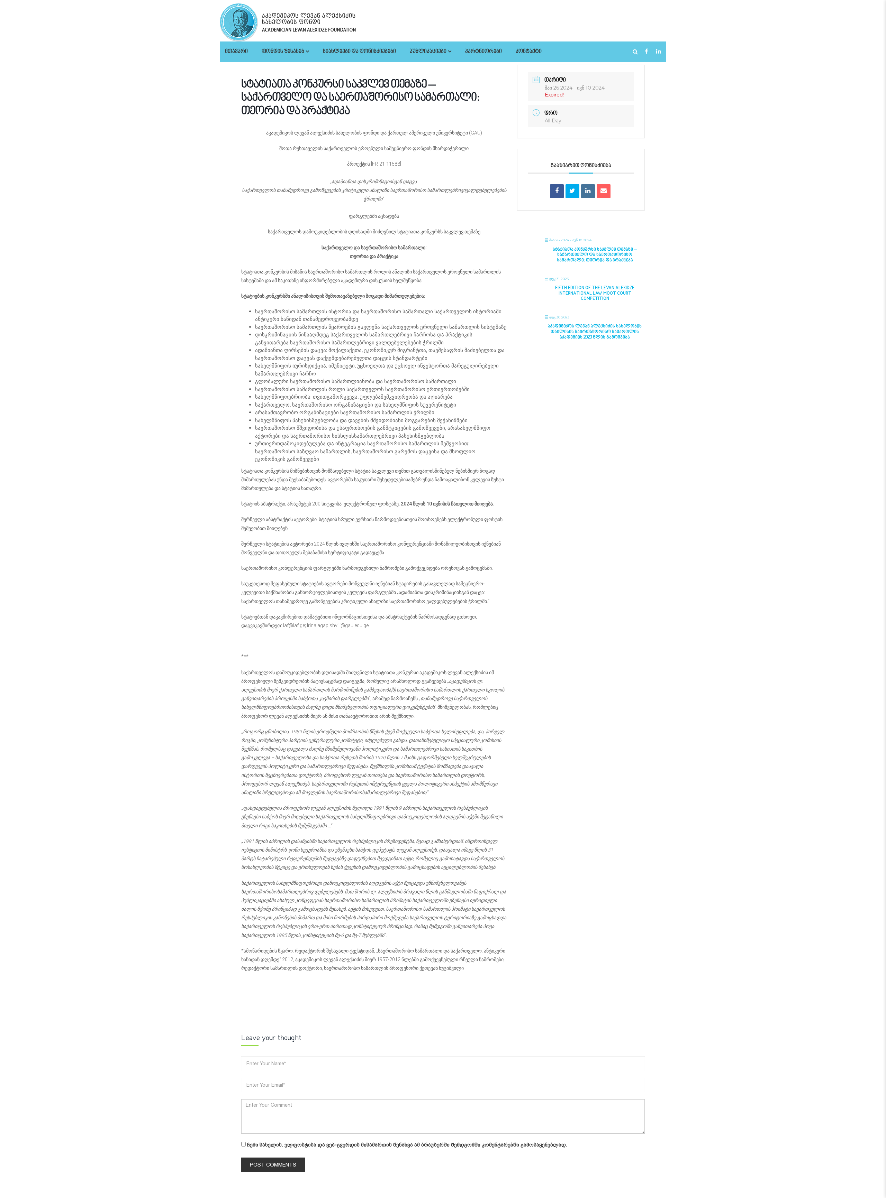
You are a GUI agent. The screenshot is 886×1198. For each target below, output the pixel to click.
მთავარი (236, 51)
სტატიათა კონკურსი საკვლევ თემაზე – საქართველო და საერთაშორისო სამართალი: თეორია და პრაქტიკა (595, 255)
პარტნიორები (483, 51)
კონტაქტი (529, 51)
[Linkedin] (588, 191)
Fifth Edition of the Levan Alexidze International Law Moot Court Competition (594, 293)
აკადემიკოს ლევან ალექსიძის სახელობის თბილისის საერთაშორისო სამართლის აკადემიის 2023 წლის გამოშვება (595, 332)
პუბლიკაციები (428, 51)
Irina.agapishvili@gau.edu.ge (338, 625)
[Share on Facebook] (557, 191)
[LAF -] (306, 22)
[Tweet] (572, 191)
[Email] (604, 191)
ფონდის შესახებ (283, 51)
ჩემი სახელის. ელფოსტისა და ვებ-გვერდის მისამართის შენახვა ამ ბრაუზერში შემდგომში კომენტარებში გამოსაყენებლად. (407, 1145)
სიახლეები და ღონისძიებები (359, 51)
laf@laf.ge (294, 625)
